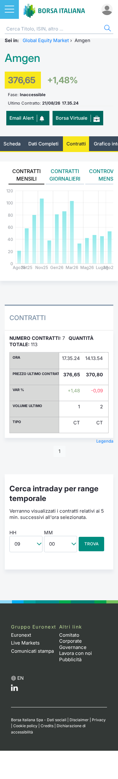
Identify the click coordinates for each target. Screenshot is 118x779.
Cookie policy (25, 725)
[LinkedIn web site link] (14, 689)
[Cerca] (107, 29)
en (20, 678)
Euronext (21, 635)
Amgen (22, 58)
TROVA (91, 543)
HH (12, 533)
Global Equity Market (46, 40)
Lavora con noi (75, 653)
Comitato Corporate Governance (73, 641)
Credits (47, 725)
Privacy (99, 719)
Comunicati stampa (32, 651)
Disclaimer (79, 719)
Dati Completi (43, 144)
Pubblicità (70, 659)
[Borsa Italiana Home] (54, 9)
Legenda (104, 441)
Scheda (11, 144)
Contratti (76, 144)
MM (48, 533)
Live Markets (25, 643)
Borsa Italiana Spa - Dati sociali (38, 719)
